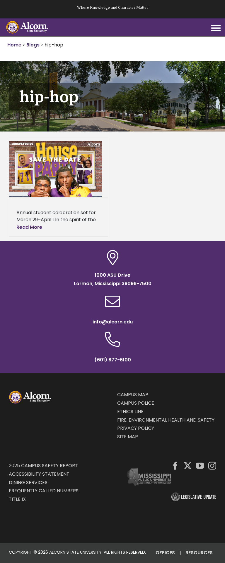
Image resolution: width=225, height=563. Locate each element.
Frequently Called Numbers (44, 490)
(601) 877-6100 (112, 359)
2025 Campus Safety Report (43, 465)
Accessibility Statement (39, 474)
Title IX (17, 499)
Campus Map (132, 394)
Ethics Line (130, 411)
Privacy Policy (135, 428)
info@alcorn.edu (113, 321)
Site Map (127, 436)
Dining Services (28, 482)
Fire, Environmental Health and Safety (165, 420)
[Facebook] (175, 466)
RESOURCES (199, 552)
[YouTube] (200, 466)
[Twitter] (188, 466)
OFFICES (165, 552)
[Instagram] (212, 466)
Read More (29, 227)
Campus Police (135, 403)
